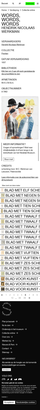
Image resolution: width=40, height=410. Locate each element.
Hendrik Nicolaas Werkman (13, 45)
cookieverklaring (20, 391)
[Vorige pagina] (2, 294)
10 (12, 298)
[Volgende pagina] (29, 297)
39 (24, 298)
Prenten (4, 53)
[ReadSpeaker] (19, 3)
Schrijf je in (6, 369)
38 (19, 298)
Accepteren (9, 402)
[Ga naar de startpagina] (7, 315)
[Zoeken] (13, 3)
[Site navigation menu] (37, 3)
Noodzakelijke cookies (25, 402)
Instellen (4, 397)
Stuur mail (8, 159)
